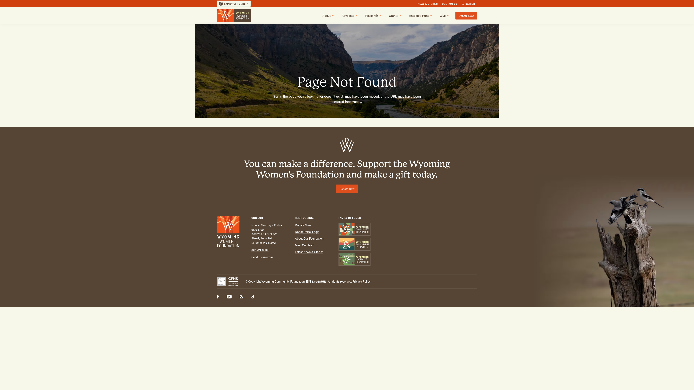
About (326, 16)
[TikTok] (253, 297)
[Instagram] (241, 297)
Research (371, 16)
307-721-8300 (260, 250)
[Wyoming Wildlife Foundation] (354, 259)
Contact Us (449, 3)
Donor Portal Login (307, 232)
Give (443, 16)
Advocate (348, 16)
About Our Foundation (309, 238)
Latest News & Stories (309, 252)
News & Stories (428, 3)
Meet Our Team (304, 245)
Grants (393, 16)
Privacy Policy (361, 281)
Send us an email (262, 257)
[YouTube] (229, 297)
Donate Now (466, 16)
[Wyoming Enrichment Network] (354, 244)
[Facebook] (218, 297)
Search (470, 3)
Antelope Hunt (419, 16)
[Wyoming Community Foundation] (354, 229)
